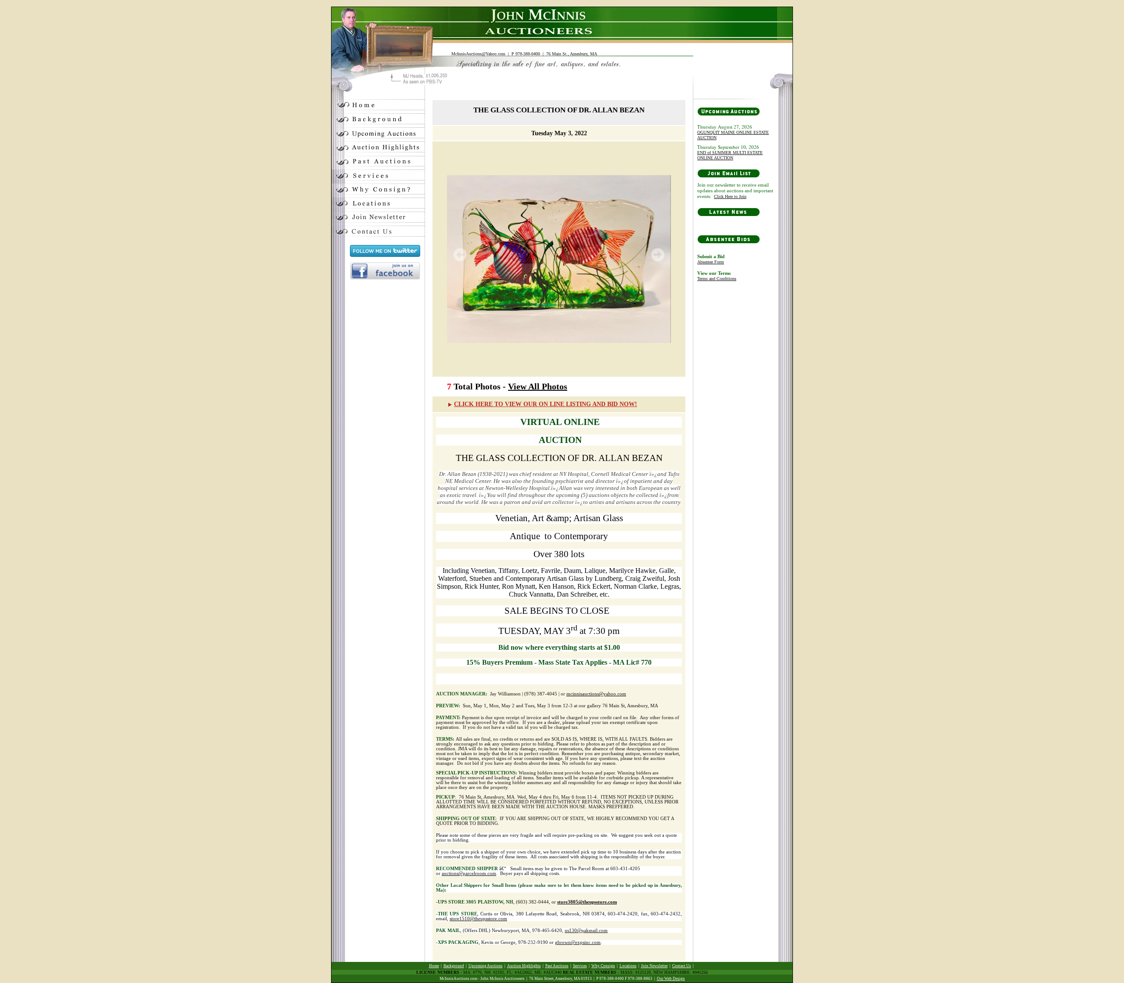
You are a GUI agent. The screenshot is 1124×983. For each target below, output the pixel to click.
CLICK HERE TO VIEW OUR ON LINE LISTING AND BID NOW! (545, 404)
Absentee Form (710, 261)
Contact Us (681, 966)
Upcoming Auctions (485, 966)
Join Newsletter (654, 966)
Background (453, 966)
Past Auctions (557, 966)
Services (580, 966)
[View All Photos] (559, 259)
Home (434, 966)
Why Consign (603, 966)
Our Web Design (671, 978)
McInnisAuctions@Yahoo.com (478, 53)
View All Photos (537, 386)
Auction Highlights (524, 966)
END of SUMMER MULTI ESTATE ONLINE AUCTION (730, 155)
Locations (628, 966)
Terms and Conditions (716, 278)
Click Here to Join (730, 196)
